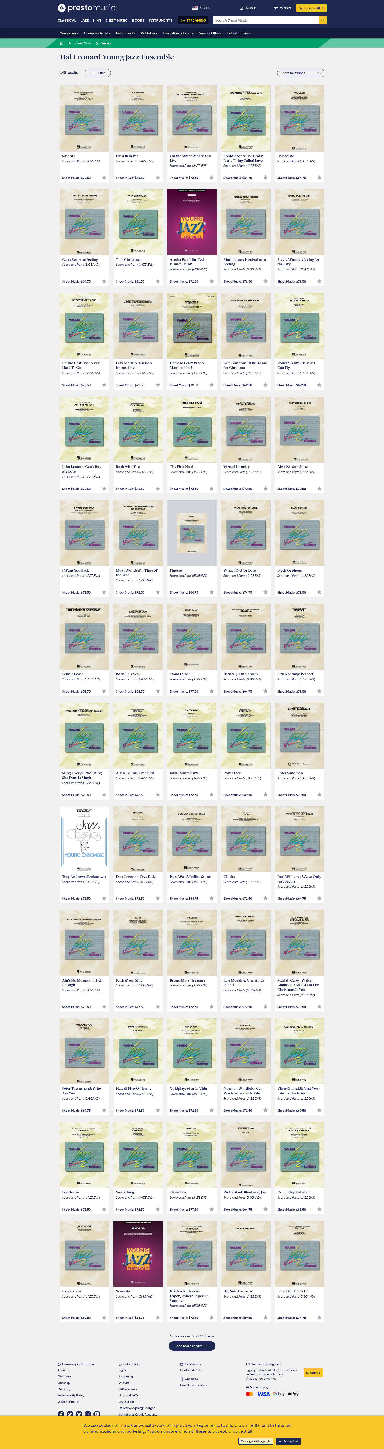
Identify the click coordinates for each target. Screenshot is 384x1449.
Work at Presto (68, 1402)
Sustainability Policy (71, 1395)
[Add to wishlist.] (104, 177)
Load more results (189, 1346)
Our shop (64, 1383)
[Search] (323, 20)
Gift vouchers (128, 1389)
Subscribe (313, 1373)
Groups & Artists (97, 33)
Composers (69, 33)
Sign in (251, 8)
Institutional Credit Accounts (138, 1414)
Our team (64, 1376)
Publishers (149, 33)
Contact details (190, 1370)
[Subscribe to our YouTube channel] (97, 1414)
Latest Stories (238, 33)
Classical (67, 20)
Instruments (125, 33)
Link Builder (126, 1402)
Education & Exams (178, 33)
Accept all (291, 1441)
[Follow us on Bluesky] (80, 1414)
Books (138, 20)
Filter (101, 73)
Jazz (85, 20)
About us (63, 1370)
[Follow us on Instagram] (89, 1414)
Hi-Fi (97, 20)
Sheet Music (117, 20)
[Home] (62, 43)
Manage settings (253, 1441)
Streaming (196, 20)
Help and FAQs (129, 1395)
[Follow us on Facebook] (62, 1414)
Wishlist (286, 8)
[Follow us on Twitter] (71, 1414)
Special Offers (210, 33)
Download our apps (193, 1385)
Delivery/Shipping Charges (137, 1408)
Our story (64, 1389)
